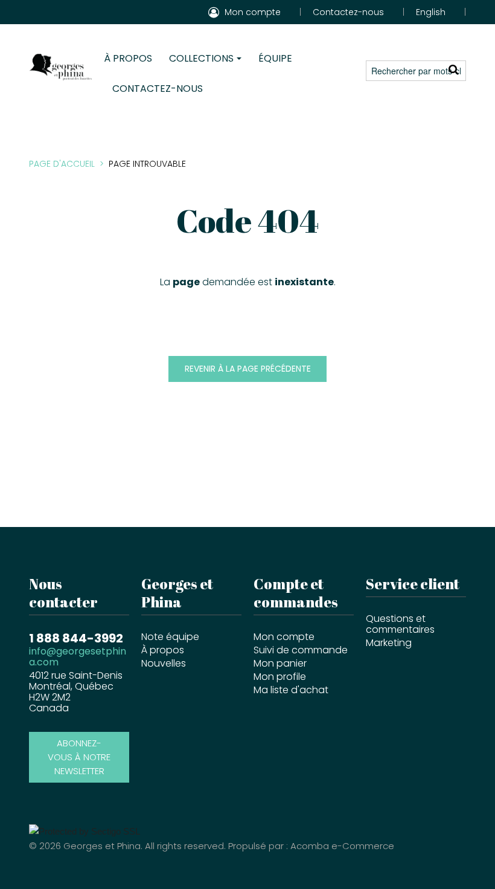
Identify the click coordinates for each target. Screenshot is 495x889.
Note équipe (170, 637)
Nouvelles (163, 663)
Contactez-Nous (157, 88)
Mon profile (280, 677)
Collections (201, 58)
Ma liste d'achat (291, 690)
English (431, 12)
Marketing (389, 643)
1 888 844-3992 (76, 637)
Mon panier (280, 663)
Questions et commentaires (400, 624)
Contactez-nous (348, 12)
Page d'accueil (62, 164)
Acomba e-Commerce (342, 845)
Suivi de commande (301, 650)
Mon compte (284, 637)
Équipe (275, 58)
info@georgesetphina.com (77, 656)
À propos (128, 58)
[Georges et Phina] (60, 67)
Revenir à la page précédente (248, 369)
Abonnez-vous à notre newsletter (79, 757)
